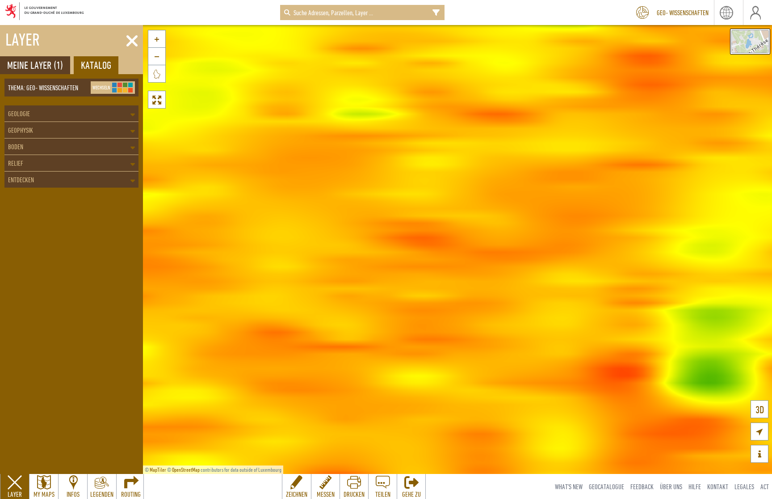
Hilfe (694, 486)
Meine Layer (35, 65)
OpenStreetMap (186, 469)
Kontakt (717, 486)
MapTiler (158, 469)
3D (759, 409)
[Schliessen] (132, 41)
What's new (569, 486)
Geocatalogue (606, 486)
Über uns (671, 486)
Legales (744, 486)
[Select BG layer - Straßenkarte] (750, 41)
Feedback (642, 486)
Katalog (96, 65)
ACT (764, 486)
